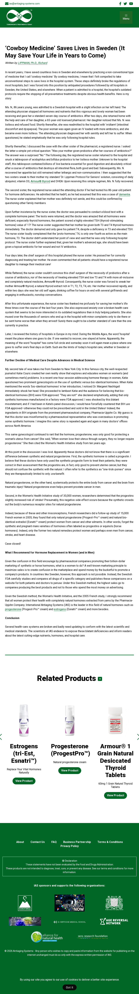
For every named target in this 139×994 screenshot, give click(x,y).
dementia (124, 194)
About (20, 842)
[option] (24, 745)
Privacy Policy (70, 846)
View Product (24, 781)
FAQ (54, 842)
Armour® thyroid (40, 181)
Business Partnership (77, 842)
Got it (69, 987)
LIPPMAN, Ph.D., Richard (32, 62)
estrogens (60, 609)
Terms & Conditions (110, 842)
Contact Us (38, 842)
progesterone (13, 609)
